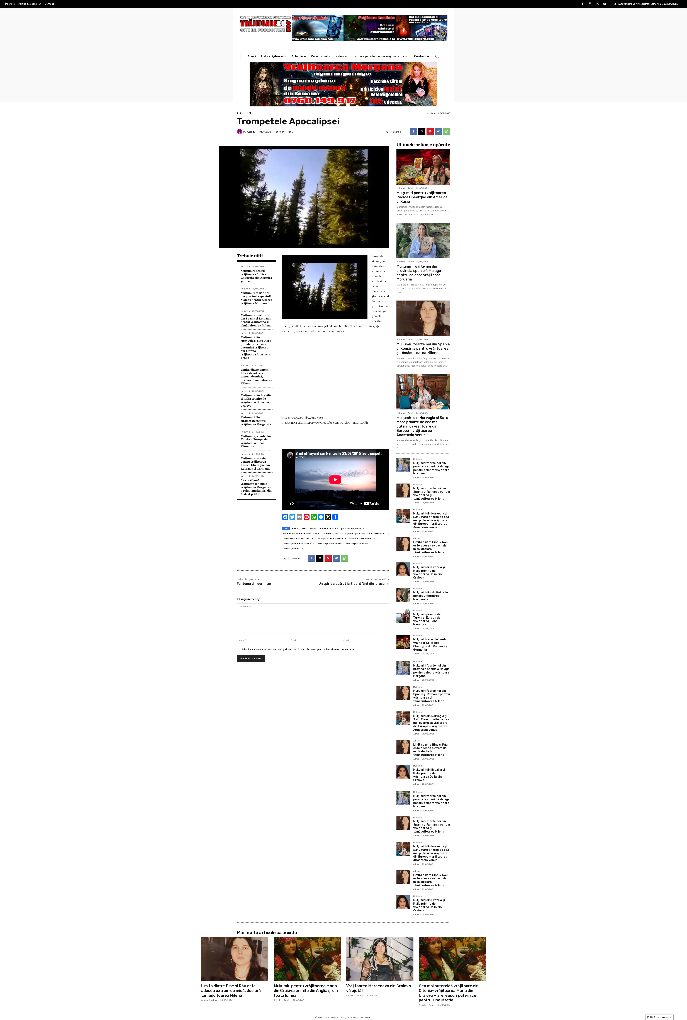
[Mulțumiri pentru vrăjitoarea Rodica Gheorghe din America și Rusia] (423, 167)
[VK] (438, 131)
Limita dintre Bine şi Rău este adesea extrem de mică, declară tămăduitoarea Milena (256, 376)
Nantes (313, 528)
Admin (251, 132)
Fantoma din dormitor (254, 584)
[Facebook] (582, 4)
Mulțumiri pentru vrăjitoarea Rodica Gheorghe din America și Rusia (256, 276)
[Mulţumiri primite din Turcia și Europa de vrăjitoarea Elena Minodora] (403, 616)
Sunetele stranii (330, 533)
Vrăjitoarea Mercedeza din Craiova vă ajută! (378, 988)
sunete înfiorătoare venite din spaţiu (301, 533)
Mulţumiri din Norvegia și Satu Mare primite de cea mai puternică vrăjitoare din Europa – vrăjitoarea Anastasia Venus (256, 347)
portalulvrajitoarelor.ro (352, 528)
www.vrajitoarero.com (357, 543)
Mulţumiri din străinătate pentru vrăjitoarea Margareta (256, 420)
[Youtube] (605, 4)
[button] (437, 56)
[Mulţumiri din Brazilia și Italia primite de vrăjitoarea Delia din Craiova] (403, 569)
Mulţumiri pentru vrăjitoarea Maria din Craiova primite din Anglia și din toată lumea (306, 991)
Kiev (304, 528)
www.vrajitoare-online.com (362, 538)
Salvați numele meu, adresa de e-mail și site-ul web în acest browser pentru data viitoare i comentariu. (297, 649)
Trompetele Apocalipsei (353, 533)
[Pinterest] (430, 131)
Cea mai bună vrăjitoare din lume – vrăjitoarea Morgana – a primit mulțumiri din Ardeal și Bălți (256, 487)
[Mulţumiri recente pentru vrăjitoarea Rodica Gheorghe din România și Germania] (403, 642)
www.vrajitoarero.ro (293, 548)
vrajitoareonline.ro (378, 533)
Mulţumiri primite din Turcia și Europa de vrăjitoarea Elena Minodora (256, 441)
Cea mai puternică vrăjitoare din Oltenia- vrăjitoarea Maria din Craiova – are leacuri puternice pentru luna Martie (449, 993)
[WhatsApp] (446, 131)
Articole (241, 113)
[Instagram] (590, 4)
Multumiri (245, 267)
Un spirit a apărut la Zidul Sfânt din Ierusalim (354, 584)
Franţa (295, 528)
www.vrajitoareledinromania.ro (298, 543)
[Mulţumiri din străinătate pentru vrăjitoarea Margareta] (403, 595)
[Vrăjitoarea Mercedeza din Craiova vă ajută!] (379, 959)
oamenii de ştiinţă (329, 528)
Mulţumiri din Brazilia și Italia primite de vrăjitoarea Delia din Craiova (256, 400)
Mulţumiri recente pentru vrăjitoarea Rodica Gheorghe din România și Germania (255, 463)
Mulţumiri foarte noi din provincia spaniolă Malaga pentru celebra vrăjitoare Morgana (256, 298)
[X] (597, 4)
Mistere (253, 113)
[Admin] (240, 131)
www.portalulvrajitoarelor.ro (332, 538)
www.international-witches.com (298, 538)
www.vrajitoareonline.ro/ (330, 543)
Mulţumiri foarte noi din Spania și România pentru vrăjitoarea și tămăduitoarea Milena (256, 320)
